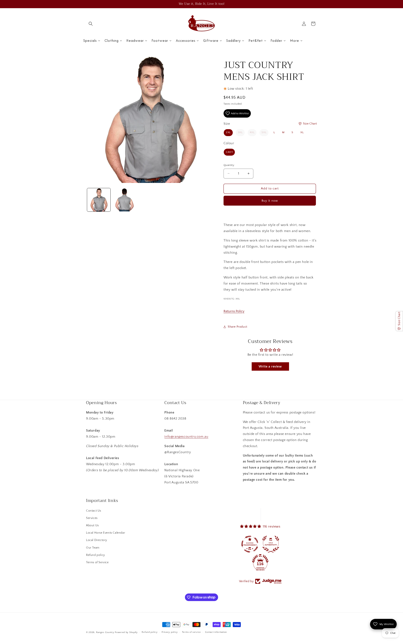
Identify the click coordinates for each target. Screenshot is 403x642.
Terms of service (191, 632)
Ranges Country (105, 632)
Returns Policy (234, 311)
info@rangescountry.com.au (186, 437)
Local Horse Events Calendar (105, 532)
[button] (90, 23)
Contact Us (93, 510)
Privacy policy (170, 632)
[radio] (228, 132)
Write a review (270, 366)
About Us (92, 525)
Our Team (92, 547)
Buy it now (270, 200)
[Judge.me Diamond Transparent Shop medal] (249, 544)
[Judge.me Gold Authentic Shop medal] (270, 544)
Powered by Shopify (126, 632)
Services (92, 518)
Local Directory (96, 540)
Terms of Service (97, 562)
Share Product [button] (237, 326)
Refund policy (95, 555)
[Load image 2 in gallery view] (124, 199)
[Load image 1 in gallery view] (98, 199)
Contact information (216, 632)
